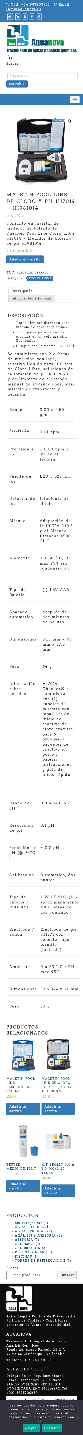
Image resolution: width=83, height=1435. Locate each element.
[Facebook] (31, 17)
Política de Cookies (23, 1320)
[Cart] (17, 17)
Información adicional (31, 298)
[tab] (22, 291)
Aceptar (31, 1428)
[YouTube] (39, 17)
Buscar (12, 63)
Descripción (22, 291)
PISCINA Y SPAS (40, 278)
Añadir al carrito (25, 259)
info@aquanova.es (23, 9)
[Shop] (9, 17)
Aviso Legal (17, 1316)
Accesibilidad (58, 1324)
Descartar (52, 1428)
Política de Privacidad (52, 1316)
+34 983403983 (35, 4)
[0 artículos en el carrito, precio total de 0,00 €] (10, 57)
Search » (17, 84)
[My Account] (24, 17)
